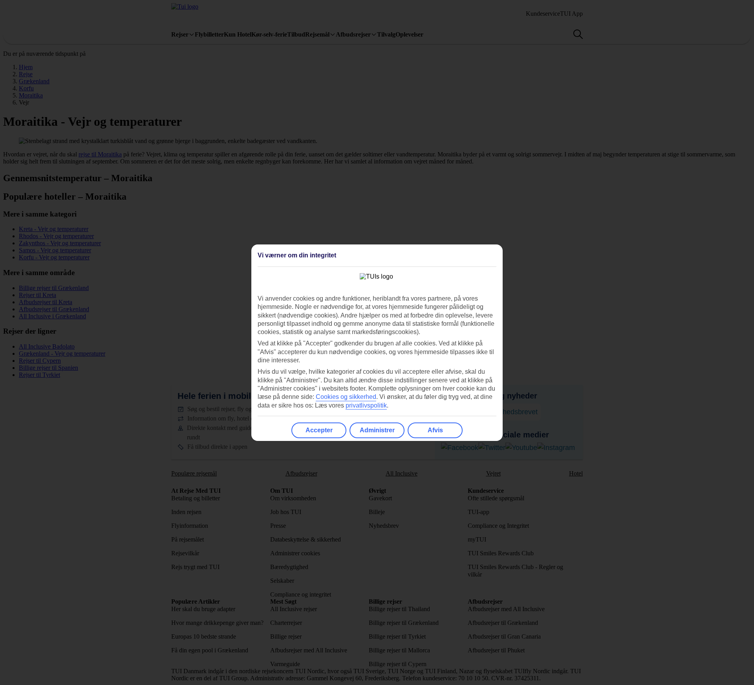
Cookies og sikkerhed (346, 396)
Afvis (435, 430)
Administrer (377, 430)
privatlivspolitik (366, 405)
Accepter (319, 430)
